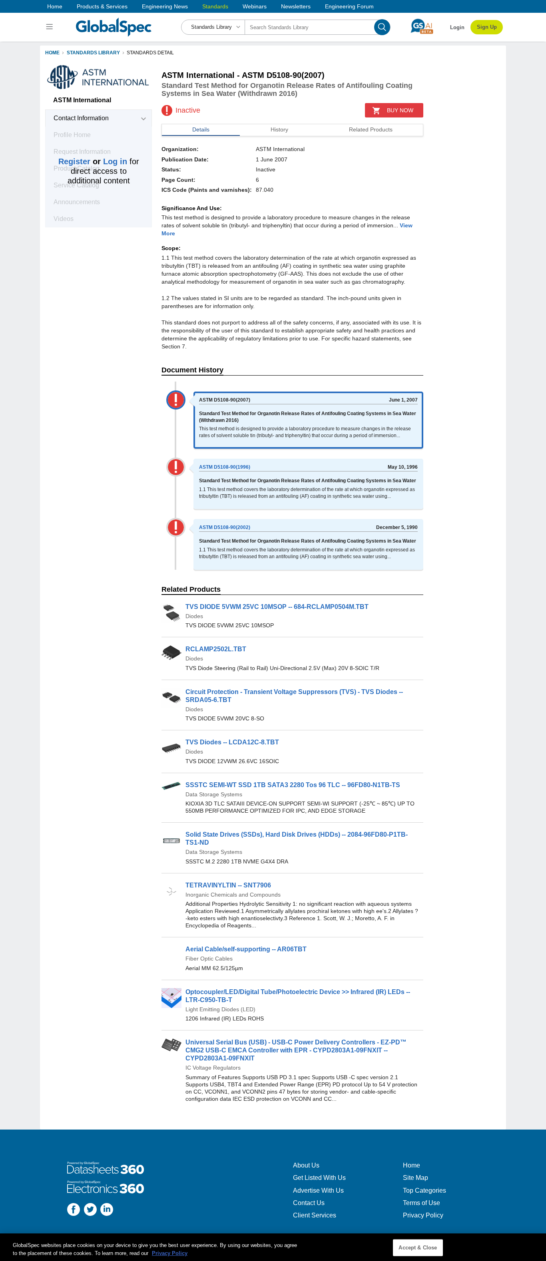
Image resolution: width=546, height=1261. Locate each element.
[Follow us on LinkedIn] (106, 1210)
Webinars (255, 6)
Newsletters (296, 6)
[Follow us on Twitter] (90, 1210)
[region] (273, 1247)
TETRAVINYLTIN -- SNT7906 (228, 885)
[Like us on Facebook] (73, 1210)
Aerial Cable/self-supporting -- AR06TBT (246, 949)
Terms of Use (421, 1202)
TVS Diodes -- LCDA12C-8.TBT (232, 742)
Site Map (415, 1177)
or (92, 161)
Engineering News (165, 6)
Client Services (314, 1215)
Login (457, 27)
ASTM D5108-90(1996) (224, 467)
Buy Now (400, 110)
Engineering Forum (349, 6)
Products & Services (102, 6)
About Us (306, 1165)
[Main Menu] (50, 27)
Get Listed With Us (319, 1177)
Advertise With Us (318, 1190)
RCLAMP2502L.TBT (215, 649)
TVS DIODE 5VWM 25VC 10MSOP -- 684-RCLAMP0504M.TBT (277, 606)
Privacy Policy (423, 1215)
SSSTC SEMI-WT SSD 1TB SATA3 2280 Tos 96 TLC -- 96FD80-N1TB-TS (292, 785)
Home (54, 6)
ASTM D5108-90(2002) (224, 527)
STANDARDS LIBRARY (93, 53)
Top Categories (424, 1190)
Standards (215, 6)
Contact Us (309, 1202)
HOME (52, 53)
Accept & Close (418, 1248)
